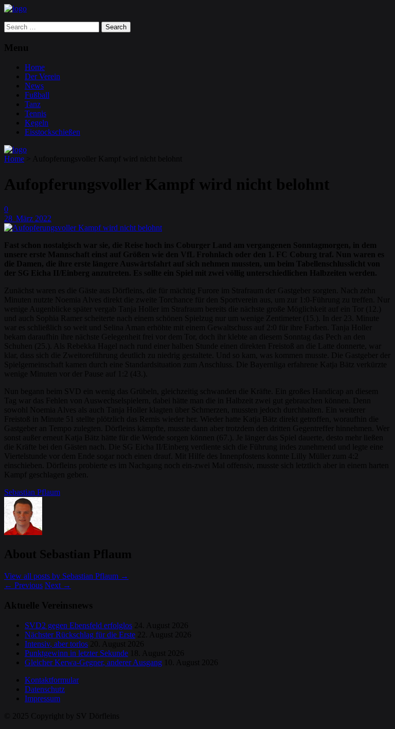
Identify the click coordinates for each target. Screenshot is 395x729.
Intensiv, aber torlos (56, 643)
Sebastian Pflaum (32, 492)
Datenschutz (45, 689)
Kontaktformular (52, 679)
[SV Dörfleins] (15, 8)
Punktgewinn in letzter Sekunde (76, 653)
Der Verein (42, 76)
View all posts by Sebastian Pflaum (66, 576)
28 (9, 218)
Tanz (33, 104)
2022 (43, 218)
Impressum (42, 698)
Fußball (37, 95)
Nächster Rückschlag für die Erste (80, 634)
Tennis (35, 113)
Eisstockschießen (52, 132)
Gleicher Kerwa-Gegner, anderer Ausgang (93, 662)
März (25, 218)
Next (58, 585)
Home (35, 67)
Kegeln (36, 122)
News (34, 85)
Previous (23, 585)
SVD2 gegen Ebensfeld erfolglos (78, 625)
